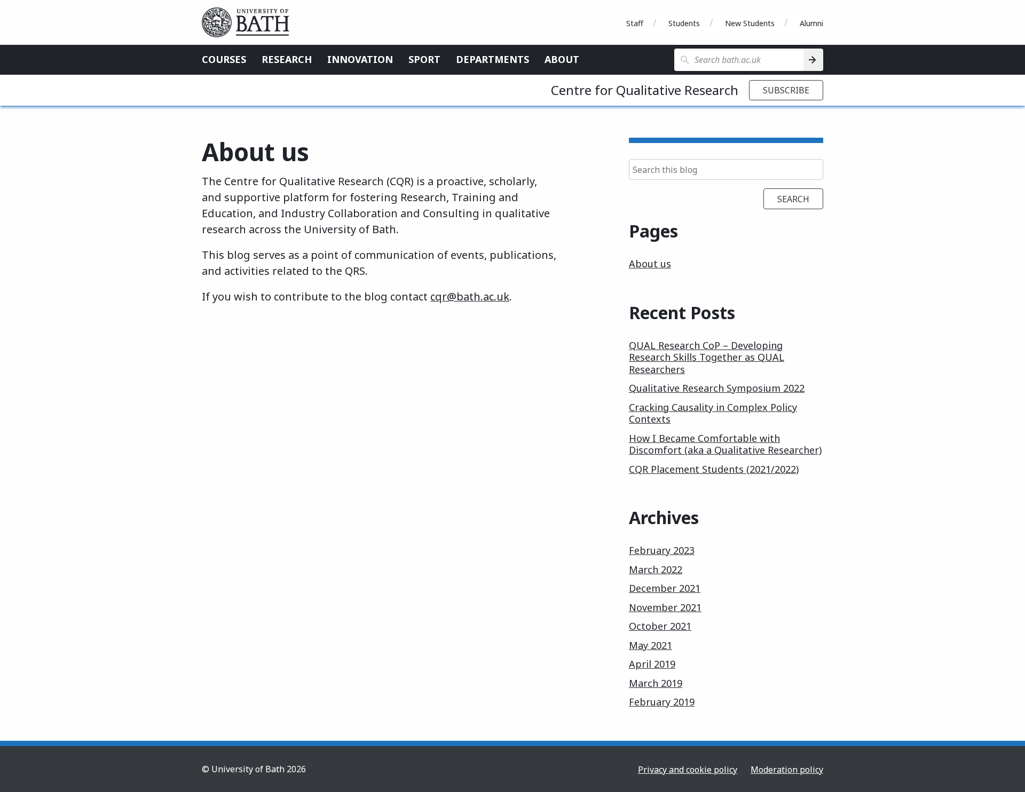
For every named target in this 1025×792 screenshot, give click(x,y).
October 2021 (660, 626)
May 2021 (650, 645)
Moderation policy (787, 769)
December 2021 (664, 588)
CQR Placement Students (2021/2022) (714, 469)
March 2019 (655, 683)
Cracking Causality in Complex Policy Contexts (713, 413)
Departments (492, 59)
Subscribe (786, 90)
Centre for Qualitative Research (644, 90)
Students (684, 23)
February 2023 (662, 550)
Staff (634, 23)
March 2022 (655, 569)
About (562, 59)
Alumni (811, 23)
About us (650, 263)
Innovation (360, 59)
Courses (224, 59)
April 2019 (652, 664)
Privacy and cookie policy (687, 769)
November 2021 (665, 607)
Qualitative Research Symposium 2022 (717, 388)
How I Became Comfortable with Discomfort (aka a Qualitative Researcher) (725, 444)
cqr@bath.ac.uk (469, 296)
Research (287, 59)
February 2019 (662, 701)
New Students (750, 23)
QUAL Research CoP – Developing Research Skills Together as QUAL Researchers (706, 357)
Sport (424, 59)
